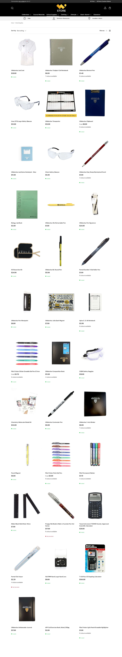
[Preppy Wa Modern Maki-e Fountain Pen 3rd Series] (61, 505)
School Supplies (52, 14)
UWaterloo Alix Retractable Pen (55, 223)
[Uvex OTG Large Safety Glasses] (27, 103)
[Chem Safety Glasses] (61, 154)
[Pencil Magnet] (27, 454)
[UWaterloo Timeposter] (61, 103)
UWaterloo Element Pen (87, 70)
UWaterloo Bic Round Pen (53, 270)
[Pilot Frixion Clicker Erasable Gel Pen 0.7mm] (27, 353)
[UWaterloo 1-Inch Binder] (95, 404)
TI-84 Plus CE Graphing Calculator (90, 577)
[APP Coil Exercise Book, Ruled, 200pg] (61, 609)
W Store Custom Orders (104, 1)
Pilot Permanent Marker (87, 473)
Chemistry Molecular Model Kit (21, 422)
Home (12, 22)
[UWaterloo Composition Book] (61, 353)
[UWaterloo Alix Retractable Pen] (61, 204)
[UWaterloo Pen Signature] (95, 204)
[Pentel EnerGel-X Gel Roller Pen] (95, 251)
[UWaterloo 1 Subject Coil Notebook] (61, 52)
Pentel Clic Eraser (17, 577)
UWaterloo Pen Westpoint (19, 320)
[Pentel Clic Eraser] (27, 558)
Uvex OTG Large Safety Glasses (21, 121)
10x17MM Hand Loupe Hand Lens (55, 577)
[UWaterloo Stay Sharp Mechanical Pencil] (95, 154)
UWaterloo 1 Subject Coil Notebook (56, 70)
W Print (92, 1)
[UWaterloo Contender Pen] (61, 404)
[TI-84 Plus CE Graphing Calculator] (95, 558)
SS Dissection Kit (16, 270)
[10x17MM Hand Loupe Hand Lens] (61, 558)
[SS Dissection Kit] (27, 251)
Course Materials (39, 14)
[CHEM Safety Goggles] (95, 353)
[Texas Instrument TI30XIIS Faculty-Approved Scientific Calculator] (95, 505)
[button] (110, 8)
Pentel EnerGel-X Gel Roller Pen (89, 270)
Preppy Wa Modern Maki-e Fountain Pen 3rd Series (59, 525)
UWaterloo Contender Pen (53, 422)
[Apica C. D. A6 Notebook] (95, 302)
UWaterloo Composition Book (54, 371)
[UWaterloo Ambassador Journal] (27, 609)
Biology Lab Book (16, 223)
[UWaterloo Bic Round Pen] (61, 251)
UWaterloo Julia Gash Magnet (54, 320)
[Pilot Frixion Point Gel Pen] (61, 454)
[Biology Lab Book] (27, 204)
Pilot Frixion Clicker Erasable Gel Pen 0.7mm (25, 371)
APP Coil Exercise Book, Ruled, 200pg (57, 627)
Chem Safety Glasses (52, 172)
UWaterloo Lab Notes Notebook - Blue (23, 172)
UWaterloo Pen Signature (87, 223)
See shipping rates (33, 1)
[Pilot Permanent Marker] (95, 454)
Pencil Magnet (15, 473)
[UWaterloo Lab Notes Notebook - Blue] (27, 154)
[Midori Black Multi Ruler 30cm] (27, 505)
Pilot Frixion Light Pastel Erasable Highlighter (93, 627)
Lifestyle (73, 14)
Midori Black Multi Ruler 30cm (21, 524)
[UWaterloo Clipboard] (95, 103)
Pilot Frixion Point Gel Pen (53, 473)
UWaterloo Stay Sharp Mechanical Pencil (92, 172)
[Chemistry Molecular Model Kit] (27, 404)
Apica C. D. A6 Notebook (87, 320)
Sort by (13, 30)
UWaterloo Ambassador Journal (21, 627)
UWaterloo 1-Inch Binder (87, 422)
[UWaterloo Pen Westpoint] (27, 302)
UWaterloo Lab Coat (17, 70)
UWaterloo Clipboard (86, 121)
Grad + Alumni (84, 14)
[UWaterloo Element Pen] (95, 52)
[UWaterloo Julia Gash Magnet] (61, 302)
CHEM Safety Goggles (86, 371)
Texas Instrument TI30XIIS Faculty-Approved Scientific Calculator (94, 525)
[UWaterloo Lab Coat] (27, 52)
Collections (25, 14)
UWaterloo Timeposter (52, 121)
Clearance (97, 14)
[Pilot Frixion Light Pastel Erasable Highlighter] (95, 609)
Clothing (64, 14)
